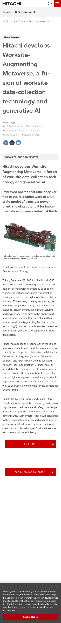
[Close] (57, 586)
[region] (30, 602)
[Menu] (57, 3)
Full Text (29, 443)
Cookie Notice (30, 617)
